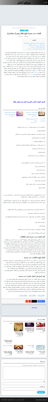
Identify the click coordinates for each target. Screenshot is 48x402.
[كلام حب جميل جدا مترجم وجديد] (40, 347)
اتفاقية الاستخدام (4, 399)
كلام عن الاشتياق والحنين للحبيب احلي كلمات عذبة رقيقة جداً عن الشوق (29, 329)
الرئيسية (33, 27)
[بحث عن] (41, 3)
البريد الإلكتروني (42, 386)
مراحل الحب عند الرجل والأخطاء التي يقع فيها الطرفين (8, 352)
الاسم (44, 381)
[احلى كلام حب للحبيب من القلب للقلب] (18, 347)
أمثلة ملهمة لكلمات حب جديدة (37, 47)
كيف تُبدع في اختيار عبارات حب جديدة (36, 49)
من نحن (15, 399)
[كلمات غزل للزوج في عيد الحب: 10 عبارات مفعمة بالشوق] (40, 325)
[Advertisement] (37, 15)
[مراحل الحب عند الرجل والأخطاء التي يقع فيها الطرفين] (7, 347)
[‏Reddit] (27, 301)
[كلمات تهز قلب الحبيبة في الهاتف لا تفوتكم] (7, 331)
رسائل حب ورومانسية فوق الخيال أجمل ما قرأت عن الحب (19, 333)
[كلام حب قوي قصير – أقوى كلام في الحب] (41, 120)
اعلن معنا (19, 399)
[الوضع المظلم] (39, 3)
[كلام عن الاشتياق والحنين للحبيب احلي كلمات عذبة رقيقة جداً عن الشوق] (29, 325)
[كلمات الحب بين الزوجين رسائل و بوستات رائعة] (29, 347)
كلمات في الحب (22, 295)
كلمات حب (30, 27)
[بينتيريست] (29, 301)
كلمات (27, 30)
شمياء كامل (26, 36)
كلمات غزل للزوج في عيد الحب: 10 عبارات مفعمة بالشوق (40, 329)
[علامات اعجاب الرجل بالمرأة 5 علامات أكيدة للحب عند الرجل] (19, 113)
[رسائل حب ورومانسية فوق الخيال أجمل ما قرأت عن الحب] (18, 327)
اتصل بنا (23, 399)
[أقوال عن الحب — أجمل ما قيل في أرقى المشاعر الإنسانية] (41, 113)
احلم (37, 70)
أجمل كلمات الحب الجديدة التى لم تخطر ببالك (34, 43)
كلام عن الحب (41, 295)
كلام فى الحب (32, 295)
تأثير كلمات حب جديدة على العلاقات (36, 45)
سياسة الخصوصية (11, 399)
